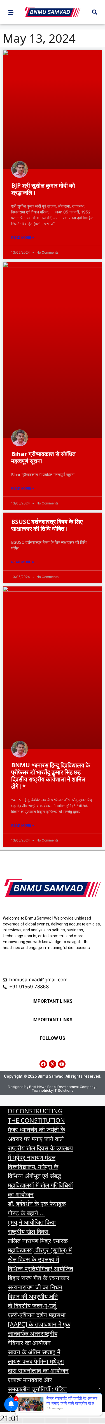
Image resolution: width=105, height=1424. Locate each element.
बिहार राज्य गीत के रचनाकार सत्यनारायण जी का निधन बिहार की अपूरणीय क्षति (38, 1286)
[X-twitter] (52, 1064)
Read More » (22, 237)
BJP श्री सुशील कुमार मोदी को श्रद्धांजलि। (43, 188)
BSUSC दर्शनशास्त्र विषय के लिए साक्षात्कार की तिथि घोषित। (47, 525)
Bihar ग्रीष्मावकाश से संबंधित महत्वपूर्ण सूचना (43, 457)
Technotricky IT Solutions (52, 1090)
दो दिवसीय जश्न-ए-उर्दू (32, 1305)
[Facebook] (43, 1064)
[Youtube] (62, 1064)
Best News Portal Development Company (62, 1087)
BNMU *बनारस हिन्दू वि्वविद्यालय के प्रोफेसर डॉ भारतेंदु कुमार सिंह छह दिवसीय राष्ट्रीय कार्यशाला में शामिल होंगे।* (50, 775)
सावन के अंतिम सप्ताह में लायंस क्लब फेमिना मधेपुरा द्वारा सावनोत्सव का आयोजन (38, 1361)
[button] (94, 12)
